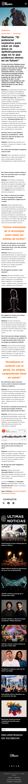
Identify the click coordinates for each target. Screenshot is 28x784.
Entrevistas (5, 30)
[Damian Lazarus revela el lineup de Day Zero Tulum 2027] (14, 633)
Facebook (16, 491)
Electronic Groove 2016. (13, 773)
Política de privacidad (14, 779)
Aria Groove (17, 33)
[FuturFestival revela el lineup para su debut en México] (14, 532)
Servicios (17, 777)
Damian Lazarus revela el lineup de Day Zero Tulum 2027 (13, 645)
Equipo (10, 777)
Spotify (13, 493)
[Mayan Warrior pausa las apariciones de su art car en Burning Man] (14, 557)
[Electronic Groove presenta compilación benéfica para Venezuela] (14, 708)
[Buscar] (24, 729)
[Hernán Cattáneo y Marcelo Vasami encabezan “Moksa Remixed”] (14, 608)
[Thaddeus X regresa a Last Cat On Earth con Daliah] (14, 658)
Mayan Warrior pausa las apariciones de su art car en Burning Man (14, 569)
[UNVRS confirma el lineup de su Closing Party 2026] (14, 582)
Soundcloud (6, 493)
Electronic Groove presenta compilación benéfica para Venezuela (10, 721)
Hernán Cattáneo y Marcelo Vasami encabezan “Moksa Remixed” (13, 620)
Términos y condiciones (14, 781)
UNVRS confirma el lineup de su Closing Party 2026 (12, 594)
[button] (26, 3)
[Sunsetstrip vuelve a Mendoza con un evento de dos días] (14, 683)
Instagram (23, 491)
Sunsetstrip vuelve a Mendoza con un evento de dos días (13, 695)
